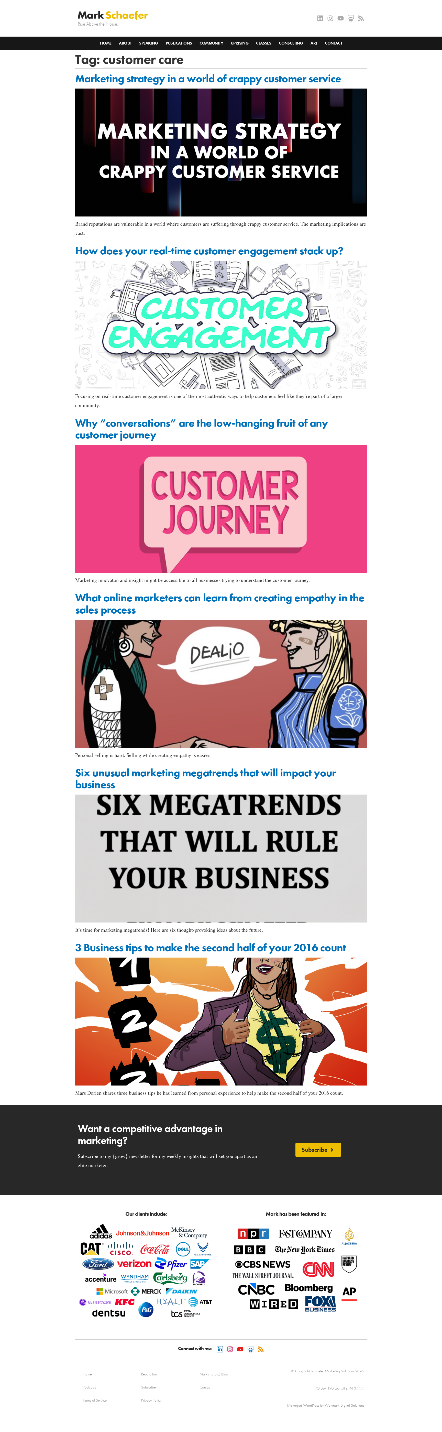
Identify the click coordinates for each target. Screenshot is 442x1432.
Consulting (291, 43)
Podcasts (89, 1387)
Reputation (149, 1374)
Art (314, 43)
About (125, 43)
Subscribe (148, 1387)
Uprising (239, 43)
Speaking (148, 43)
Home (106, 43)
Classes (263, 43)
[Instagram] (330, 18)
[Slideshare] (351, 18)
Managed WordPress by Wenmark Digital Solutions (325, 1405)
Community (211, 43)
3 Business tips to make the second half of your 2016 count (210, 947)
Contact (333, 43)
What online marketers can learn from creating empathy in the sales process (219, 603)
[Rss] (361, 18)
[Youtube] (340, 18)
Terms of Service (95, 1400)
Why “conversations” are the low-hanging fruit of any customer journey (201, 429)
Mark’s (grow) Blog (214, 1374)
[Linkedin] (320, 18)
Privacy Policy (151, 1400)
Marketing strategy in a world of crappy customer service (208, 78)
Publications (179, 43)
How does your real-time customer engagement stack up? (209, 251)
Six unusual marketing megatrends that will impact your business (205, 778)
